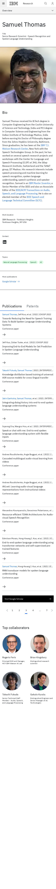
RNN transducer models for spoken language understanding (25, 572)
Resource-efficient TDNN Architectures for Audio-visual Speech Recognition (27, 516)
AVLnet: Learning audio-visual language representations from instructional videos (23, 488)
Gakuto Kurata (37, 694)
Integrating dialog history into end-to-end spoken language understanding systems (27, 404)
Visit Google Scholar (14, 599)
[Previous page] (7, 610)
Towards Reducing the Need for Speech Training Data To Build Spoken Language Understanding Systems (27, 321)
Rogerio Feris (9, 657)
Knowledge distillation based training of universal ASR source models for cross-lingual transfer (27, 376)
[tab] (12, 306)
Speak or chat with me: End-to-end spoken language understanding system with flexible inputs (25, 433)
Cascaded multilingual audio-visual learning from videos (27, 460)
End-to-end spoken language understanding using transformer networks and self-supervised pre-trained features (27, 545)
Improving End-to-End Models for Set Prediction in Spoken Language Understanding (27, 348)
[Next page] (52, 610)
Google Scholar (9, 281)
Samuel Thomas (9, 314)
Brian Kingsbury (38, 657)
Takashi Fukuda (9, 370)
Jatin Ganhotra (9, 398)
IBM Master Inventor (39, 183)
